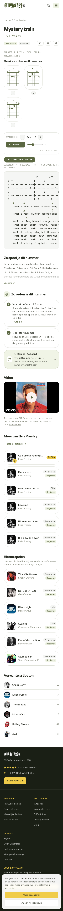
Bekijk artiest (14, 443)
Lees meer (9, 282)
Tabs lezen (34, 52)
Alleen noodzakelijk (31, 902)
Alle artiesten (11, 819)
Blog (36, 824)
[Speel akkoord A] (13, 93)
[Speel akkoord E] (13, 125)
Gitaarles (38, 803)
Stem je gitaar (49, 151)
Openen (16, 322)
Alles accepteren (31, 894)
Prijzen (7, 838)
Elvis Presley (20, 20)
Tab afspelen (12, 55)
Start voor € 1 (15, 780)
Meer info (9, 888)
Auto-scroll (16, 144)
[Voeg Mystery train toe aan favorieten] (40, 43)
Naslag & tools (41, 819)
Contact (8, 859)
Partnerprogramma (13, 849)
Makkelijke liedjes (13, 814)
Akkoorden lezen (14, 52)
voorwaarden (15, 424)
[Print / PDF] (56, 43)
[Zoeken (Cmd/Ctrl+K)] (48, 5)
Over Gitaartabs (12, 843)
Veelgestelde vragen (14, 854)
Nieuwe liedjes (11, 809)
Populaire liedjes (12, 803)
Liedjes (7, 20)
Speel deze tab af (21, 159)
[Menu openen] (56, 5)
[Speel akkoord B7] (33, 93)
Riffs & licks (40, 814)
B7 (27, 217)
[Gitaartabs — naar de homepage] (15, 5)
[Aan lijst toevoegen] (48, 43)
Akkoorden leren (42, 809)
